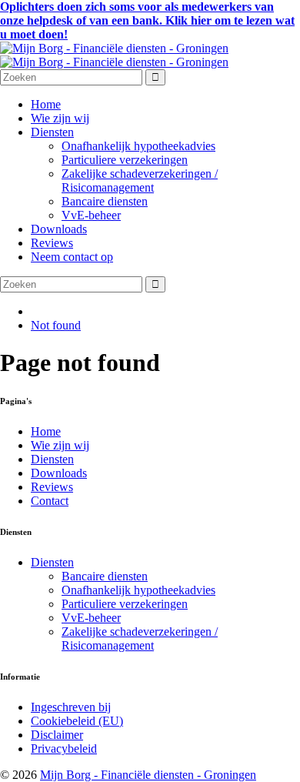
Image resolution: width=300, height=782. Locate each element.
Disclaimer (57, 734)
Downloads (59, 229)
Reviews (52, 242)
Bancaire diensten (105, 201)
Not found (56, 325)
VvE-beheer (91, 215)
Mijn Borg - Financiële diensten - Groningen (148, 774)
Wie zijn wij (60, 118)
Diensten (52, 132)
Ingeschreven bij (71, 706)
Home (46, 104)
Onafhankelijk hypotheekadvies (138, 145)
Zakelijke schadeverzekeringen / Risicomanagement (140, 180)
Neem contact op (72, 256)
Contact (49, 500)
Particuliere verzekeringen (125, 159)
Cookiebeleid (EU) (77, 720)
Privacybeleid (64, 748)
